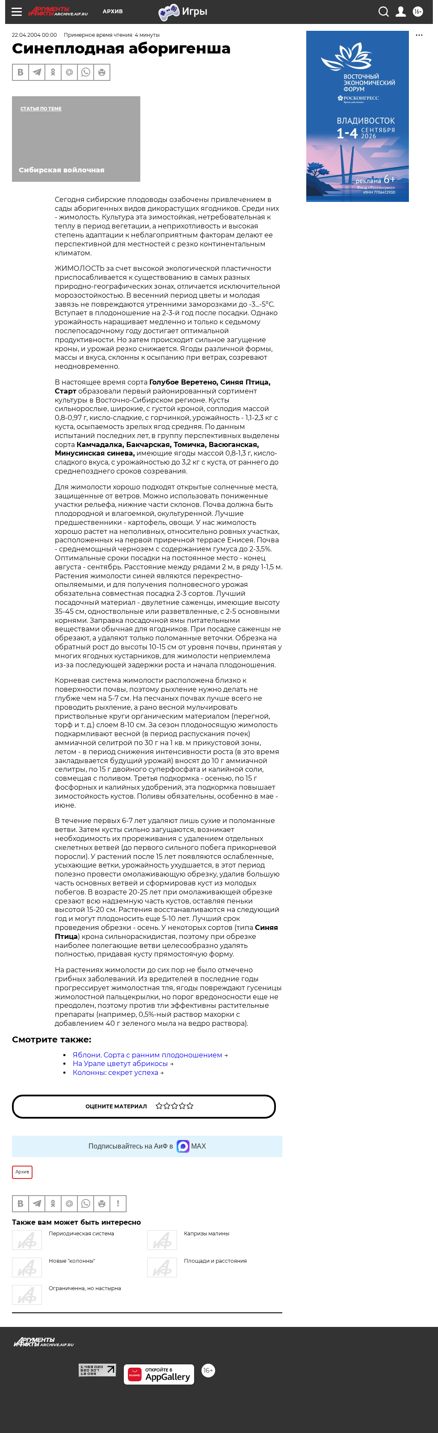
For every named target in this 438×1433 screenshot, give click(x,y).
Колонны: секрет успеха (115, 1073)
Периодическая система (81, 1233)
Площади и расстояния (215, 1261)
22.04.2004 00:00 (34, 35)
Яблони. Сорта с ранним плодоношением (147, 1055)
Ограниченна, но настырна (85, 1288)
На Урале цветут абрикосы (120, 1064)
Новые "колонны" (72, 1261)
